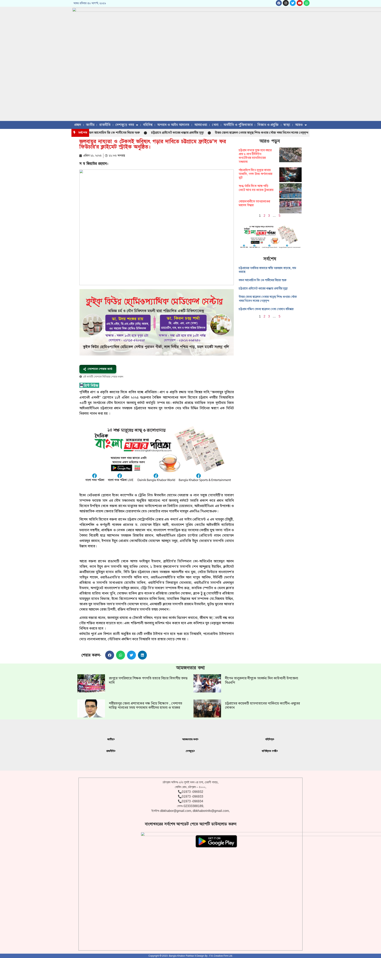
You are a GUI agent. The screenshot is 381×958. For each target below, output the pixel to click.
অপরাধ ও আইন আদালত (173, 125)
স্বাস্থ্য (286, 125)
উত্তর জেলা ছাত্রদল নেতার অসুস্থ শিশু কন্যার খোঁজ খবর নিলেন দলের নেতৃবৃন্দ (240, 132)
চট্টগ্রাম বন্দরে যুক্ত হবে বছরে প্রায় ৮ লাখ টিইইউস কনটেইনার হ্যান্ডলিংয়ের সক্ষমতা (255, 156)
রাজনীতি (105, 125)
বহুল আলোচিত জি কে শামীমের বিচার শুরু (93, 132)
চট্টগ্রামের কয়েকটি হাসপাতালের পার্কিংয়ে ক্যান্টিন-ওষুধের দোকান (262, 706)
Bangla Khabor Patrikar (181, 955)
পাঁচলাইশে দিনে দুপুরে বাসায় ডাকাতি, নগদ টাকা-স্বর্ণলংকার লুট (255, 174)
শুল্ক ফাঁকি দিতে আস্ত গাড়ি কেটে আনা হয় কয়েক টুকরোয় (256, 188)
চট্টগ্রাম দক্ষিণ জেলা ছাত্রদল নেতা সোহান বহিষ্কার (266, 309)
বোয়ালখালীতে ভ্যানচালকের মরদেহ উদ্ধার (254, 203)
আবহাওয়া (200, 125)
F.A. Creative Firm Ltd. (221, 955)
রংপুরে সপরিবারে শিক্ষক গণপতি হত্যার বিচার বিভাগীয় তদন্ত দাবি (148, 680)
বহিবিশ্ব (147, 125)
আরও (299, 125)
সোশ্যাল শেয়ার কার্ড (100, 369)
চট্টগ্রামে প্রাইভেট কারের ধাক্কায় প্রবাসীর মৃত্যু (156, 132)
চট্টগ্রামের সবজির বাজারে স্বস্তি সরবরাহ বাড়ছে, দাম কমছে (267, 270)
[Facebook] (279, 3)
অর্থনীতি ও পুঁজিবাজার (238, 125)
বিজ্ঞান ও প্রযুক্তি (268, 125)
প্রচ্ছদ (77, 125)
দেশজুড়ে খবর (124, 125)
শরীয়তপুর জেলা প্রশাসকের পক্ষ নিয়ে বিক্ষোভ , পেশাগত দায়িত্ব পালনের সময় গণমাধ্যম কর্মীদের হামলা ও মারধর (145, 706)
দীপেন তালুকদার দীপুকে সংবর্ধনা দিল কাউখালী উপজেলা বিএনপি (261, 680)
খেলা (215, 125)
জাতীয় (90, 125)
